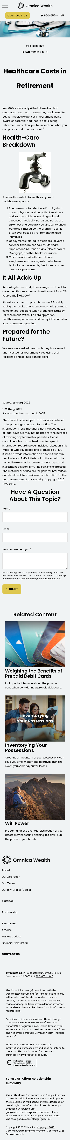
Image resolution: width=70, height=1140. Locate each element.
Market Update (11, 936)
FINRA (9, 1026)
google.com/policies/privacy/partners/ (28, 1112)
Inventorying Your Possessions (26, 748)
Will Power (17, 823)
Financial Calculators (15, 943)
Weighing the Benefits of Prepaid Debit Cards (33, 673)
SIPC (15, 1026)
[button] (17, 15)
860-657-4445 (52, 15)
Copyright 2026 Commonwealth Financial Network (30, 1129)
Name (6, 508)
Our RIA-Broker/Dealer (16, 890)
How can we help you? (16, 549)
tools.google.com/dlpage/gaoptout (31, 1119)
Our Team (8, 883)
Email (5, 529)
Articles (7, 930)
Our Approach (11, 877)
